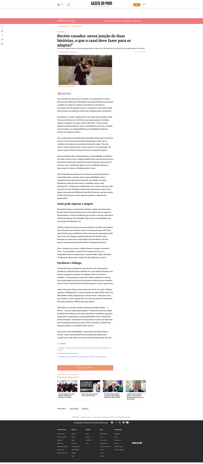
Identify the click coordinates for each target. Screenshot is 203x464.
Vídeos (101, 453)
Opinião (87, 437)
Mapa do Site (60, 443)
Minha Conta (117, 434)
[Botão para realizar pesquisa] (62, 4)
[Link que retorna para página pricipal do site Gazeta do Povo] (101, 3)
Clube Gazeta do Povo (105, 446)
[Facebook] (112, 422)
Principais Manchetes (68, 377)
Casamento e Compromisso (112, 21)
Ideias (73, 456)
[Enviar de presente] (2, 44)
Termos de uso (60, 449)
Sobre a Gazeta (61, 434)
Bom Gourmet (103, 434)
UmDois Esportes (76, 446)
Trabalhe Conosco (118, 446)
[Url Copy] (2, 39)
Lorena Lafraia (63, 52)
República (74, 434)
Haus (101, 437)
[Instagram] (120, 422)
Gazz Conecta (103, 440)
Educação (74, 453)
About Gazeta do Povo (62, 453)
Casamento (85, 409)
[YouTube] (127, 422)
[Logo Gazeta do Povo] (136, 443)
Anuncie (116, 443)
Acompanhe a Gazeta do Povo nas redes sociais (91, 423)
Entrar (144, 4)
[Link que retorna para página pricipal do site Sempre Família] (66, 21)
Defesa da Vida (137, 21)
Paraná (73, 437)
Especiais (102, 456)
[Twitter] (116, 422)
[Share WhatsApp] (2, 31)
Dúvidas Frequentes (119, 449)
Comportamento (126, 21)
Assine (116, 437)
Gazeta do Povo (104, 443)
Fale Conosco (117, 440)
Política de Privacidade (62, 446)
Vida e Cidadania (75, 449)
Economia (74, 443)
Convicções (88, 440)
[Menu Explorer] (58, 4)
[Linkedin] (123, 422)
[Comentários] (2, 23)
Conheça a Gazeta (61, 437)
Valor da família (74, 409)
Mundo (73, 440)
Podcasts (102, 449)
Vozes (87, 434)
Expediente (60, 440)
